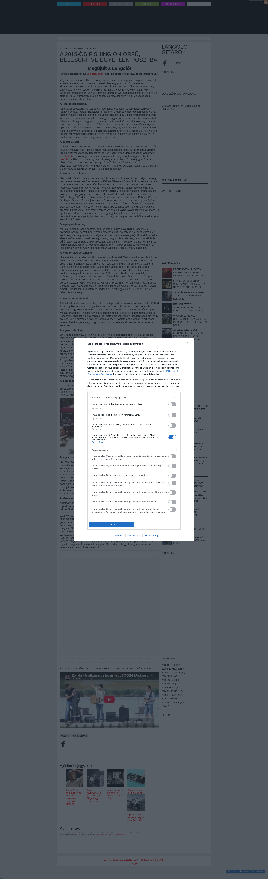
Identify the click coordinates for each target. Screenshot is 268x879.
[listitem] (134, 397)
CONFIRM (111, 524)
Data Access (134, 535)
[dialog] (134, 439)
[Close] (188, 344)
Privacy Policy (151, 535)
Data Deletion (116, 535)
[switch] (172, 404)
